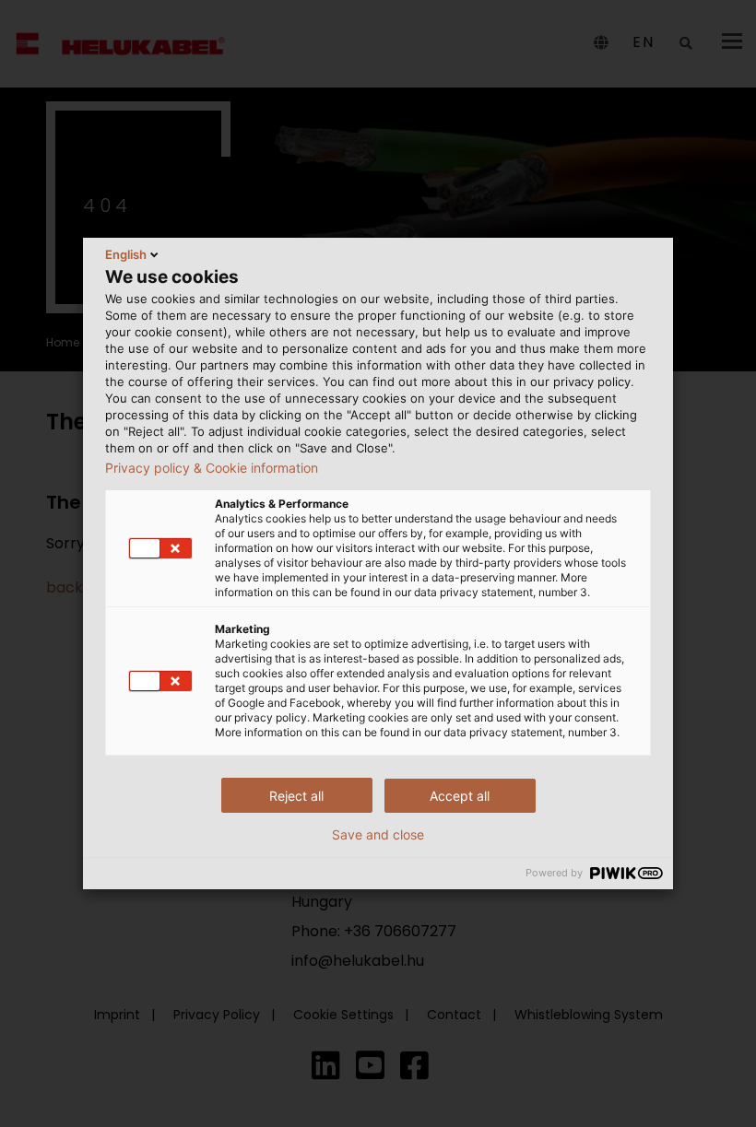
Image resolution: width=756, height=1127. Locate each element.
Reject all (296, 796)
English (126, 254)
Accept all (460, 796)
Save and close (378, 835)
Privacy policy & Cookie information (211, 468)
